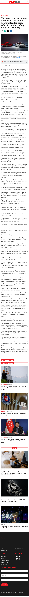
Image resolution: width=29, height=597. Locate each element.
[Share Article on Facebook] (11, 31)
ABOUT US (3, 558)
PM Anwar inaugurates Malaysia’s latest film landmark (14, 527)
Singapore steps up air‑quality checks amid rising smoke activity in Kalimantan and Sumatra (14, 388)
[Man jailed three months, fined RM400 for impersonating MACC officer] (14, 487)
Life (2, 548)
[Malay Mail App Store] (17, 557)
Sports (17, 546)
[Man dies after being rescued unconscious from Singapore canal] (14, 401)
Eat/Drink (4, 550)
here (18, 57)
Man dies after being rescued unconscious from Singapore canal (13, 414)
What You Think (19, 544)
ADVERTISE (4, 564)
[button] (26, 62)
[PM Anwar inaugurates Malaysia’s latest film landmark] (14, 514)
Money (3, 546)
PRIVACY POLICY (5, 560)
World (3, 544)
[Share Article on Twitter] (8, 31)
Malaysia (3, 541)
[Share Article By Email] (2, 31)
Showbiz (17, 541)
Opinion (17, 543)
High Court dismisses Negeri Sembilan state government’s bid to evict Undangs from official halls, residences (14, 473)
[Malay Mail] (14, 2)
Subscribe (4, 584)
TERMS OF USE (4, 562)
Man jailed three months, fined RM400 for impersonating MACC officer (13, 500)
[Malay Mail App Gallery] (17, 559)
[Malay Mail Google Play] (20, 557)
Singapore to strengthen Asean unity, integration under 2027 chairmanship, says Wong (13, 441)
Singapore (4, 15)
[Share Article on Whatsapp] (5, 31)
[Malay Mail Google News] (20, 559)
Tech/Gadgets (19, 548)
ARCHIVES (3, 556)
